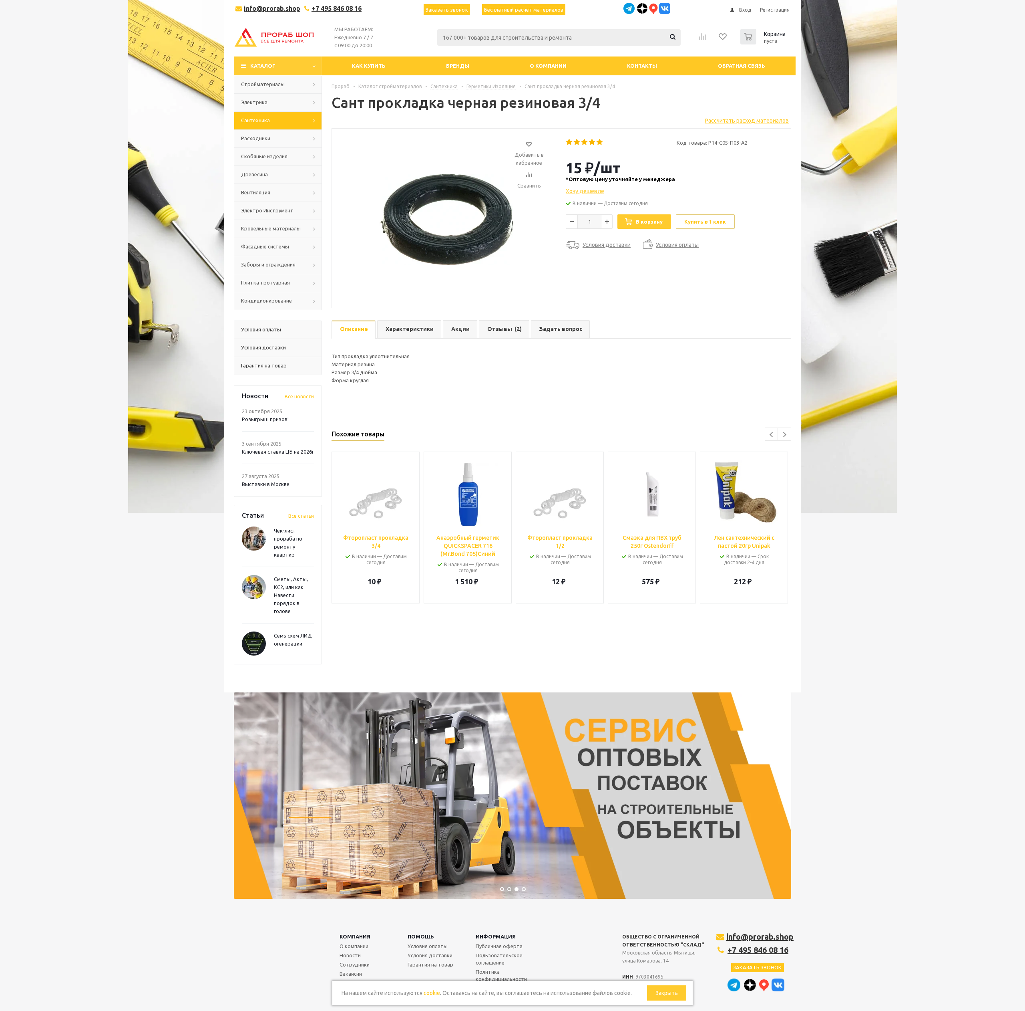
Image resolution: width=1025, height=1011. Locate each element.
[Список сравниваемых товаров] (703, 39)
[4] (592, 142)
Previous (771, 434)
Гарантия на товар (430, 964)
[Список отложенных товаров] (723, 39)
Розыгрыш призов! (265, 419)
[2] (577, 142)
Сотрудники (355, 964)
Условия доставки (430, 955)
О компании (354, 946)
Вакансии (351, 974)
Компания (355, 936)
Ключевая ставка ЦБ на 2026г (278, 451)
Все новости (299, 396)
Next (784, 434)
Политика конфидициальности (501, 975)
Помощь (421, 936)
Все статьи (301, 516)
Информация (496, 936)
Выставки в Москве (265, 484)
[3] (585, 142)
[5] (600, 142)
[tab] (354, 329)
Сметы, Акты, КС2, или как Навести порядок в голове (291, 595)
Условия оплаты (428, 946)
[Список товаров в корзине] (764, 42)
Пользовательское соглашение (499, 958)
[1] (569, 142)
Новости (350, 955)
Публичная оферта (499, 946)
